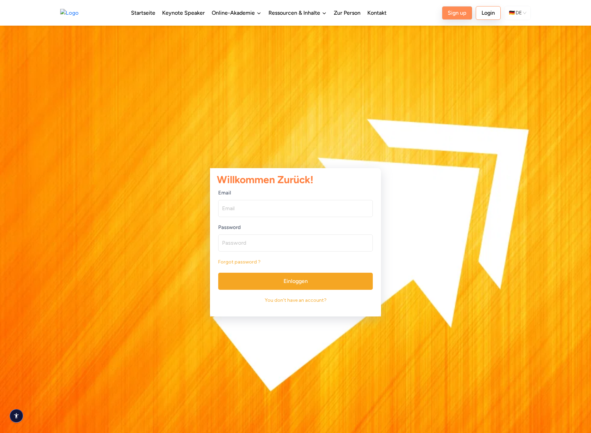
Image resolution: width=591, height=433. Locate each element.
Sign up (457, 13)
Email (224, 193)
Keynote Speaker (183, 13)
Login (488, 13)
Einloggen (296, 281)
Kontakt (376, 13)
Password (229, 227)
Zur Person (347, 13)
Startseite (143, 13)
